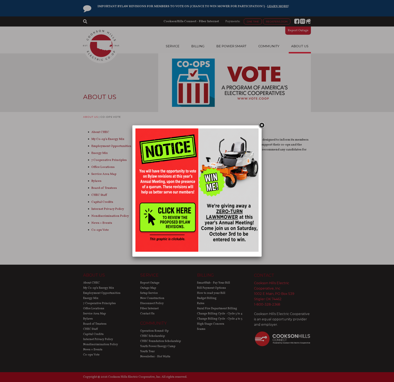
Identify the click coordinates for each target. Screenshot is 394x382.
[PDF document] (197, 251)
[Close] (261, 125)
